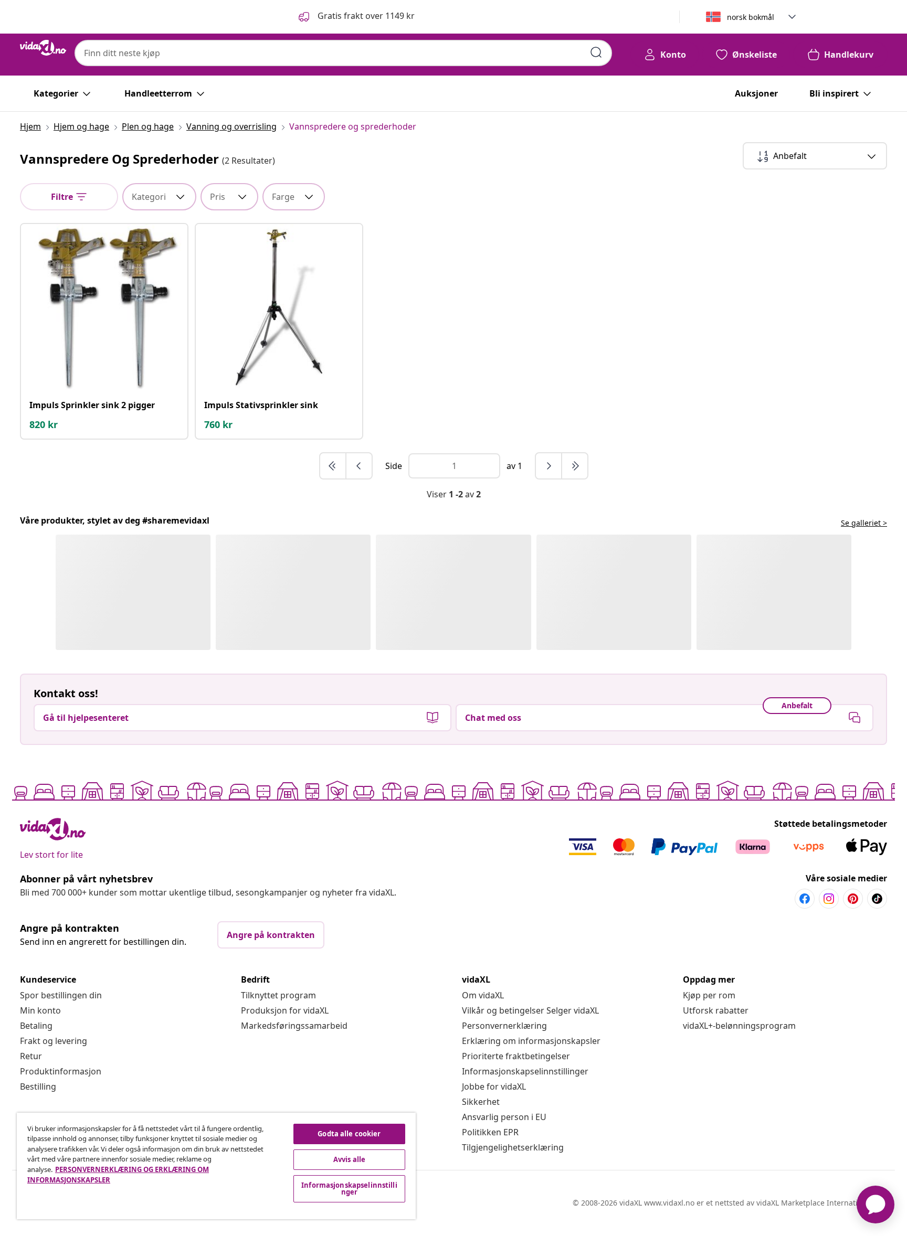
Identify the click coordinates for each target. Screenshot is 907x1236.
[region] (216, 1166)
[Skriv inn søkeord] (596, 52)
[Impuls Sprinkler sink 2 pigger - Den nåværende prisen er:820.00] (104, 307)
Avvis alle (349, 1159)
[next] (549, 465)
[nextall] (574, 465)
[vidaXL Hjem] (43, 48)
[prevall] (333, 465)
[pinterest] (853, 898)
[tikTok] (877, 898)
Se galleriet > (864, 523)
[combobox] (343, 53)
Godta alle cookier (349, 1133)
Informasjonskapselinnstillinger (525, 1071)
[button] (356, 16)
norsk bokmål (750, 17)
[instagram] (829, 898)
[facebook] (804, 898)
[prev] (359, 465)
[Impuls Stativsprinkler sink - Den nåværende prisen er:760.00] (279, 307)
